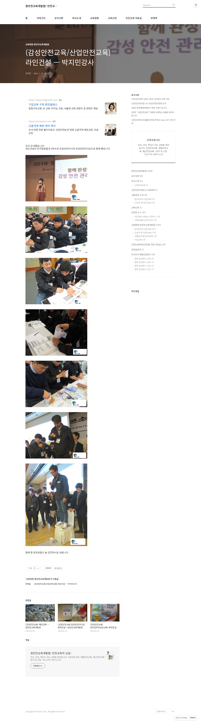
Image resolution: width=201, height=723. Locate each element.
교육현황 (94, 18)
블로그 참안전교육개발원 (166, 699)
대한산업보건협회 (164, 664)
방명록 (154, 18)
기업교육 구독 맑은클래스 (43, 104)
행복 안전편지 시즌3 (144, 262)
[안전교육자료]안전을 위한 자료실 (148, 244)
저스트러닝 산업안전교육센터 (166, 633)
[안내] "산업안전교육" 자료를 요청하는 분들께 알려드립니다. (152, 114)
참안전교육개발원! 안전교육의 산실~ (41, 6)
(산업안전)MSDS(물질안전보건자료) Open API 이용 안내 (153, 121)
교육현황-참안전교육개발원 (146, 224)
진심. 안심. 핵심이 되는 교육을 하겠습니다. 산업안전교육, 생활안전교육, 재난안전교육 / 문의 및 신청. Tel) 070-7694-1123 (68, 658)
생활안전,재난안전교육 (146, 236)
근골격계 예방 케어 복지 (42, 125)
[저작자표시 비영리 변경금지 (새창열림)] (58, 568)
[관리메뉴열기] (196, 5)
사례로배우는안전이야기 (146, 220)
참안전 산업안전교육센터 (166, 624)
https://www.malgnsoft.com (43, 100)
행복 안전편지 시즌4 (144, 258)
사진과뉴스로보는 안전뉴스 (147, 216)
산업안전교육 (141, 185)
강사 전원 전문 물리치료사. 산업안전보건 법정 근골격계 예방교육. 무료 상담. (63, 131)
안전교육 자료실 (134, 18)
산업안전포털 (162, 650)
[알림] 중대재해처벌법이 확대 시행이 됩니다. (149, 107)
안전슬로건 (137, 249)
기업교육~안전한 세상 (166, 617)
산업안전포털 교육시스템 (166, 657)
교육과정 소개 (139, 194)
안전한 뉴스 (138, 212)
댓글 (27, 639)
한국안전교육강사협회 (166, 683)
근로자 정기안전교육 (145, 202)
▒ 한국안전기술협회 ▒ (165, 676)
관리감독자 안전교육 (145, 199)
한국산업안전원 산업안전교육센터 (166, 643)
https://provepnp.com (40, 121)
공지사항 (58, 18)
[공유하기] (34, 568)
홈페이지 (160, 612)
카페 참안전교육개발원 (166, 706)
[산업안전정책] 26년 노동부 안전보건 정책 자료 (150, 99)
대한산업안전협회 (164, 669)
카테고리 (41, 18)
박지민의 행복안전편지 (143, 254)
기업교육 (140, 239)
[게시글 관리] (38, 568)
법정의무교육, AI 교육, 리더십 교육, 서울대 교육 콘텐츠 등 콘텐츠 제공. (63, 108)
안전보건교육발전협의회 (166, 690)
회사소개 (76, 18)
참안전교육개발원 (142, 170)
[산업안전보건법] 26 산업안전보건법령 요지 (148, 103)
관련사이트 (161, 711)
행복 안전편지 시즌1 (144, 269)
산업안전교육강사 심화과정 (144, 189)
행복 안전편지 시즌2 (144, 265)
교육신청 (112, 18)
